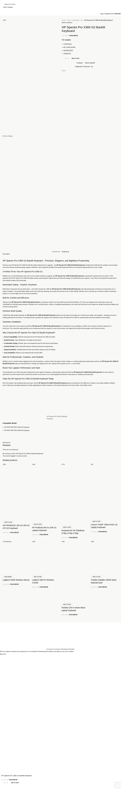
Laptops (84, 627)
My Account (65, 640)
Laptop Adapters (87, 633)
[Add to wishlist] (14, 518)
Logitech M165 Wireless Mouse (16, 580)
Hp (82, 20)
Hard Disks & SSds (108, 633)
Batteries (85, 630)
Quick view (9, 518)
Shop (69, 20)
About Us (65, 627)
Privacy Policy (106, 640)
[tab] (56, 252)
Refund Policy (106, 643)
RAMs (104, 630)
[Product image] (16, 502)
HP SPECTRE (8, 427)
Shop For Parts (66, 637)
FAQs (63, 643)
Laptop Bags (106, 627)
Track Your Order (107, 637)
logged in (14, 456)
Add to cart (75, 58)
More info (3, 654)
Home (64, 20)
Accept (9, 654)
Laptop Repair (66, 633)
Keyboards (76, 20)
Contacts (64, 630)
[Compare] (5, 518)
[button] (8, 522)
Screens (84, 640)
